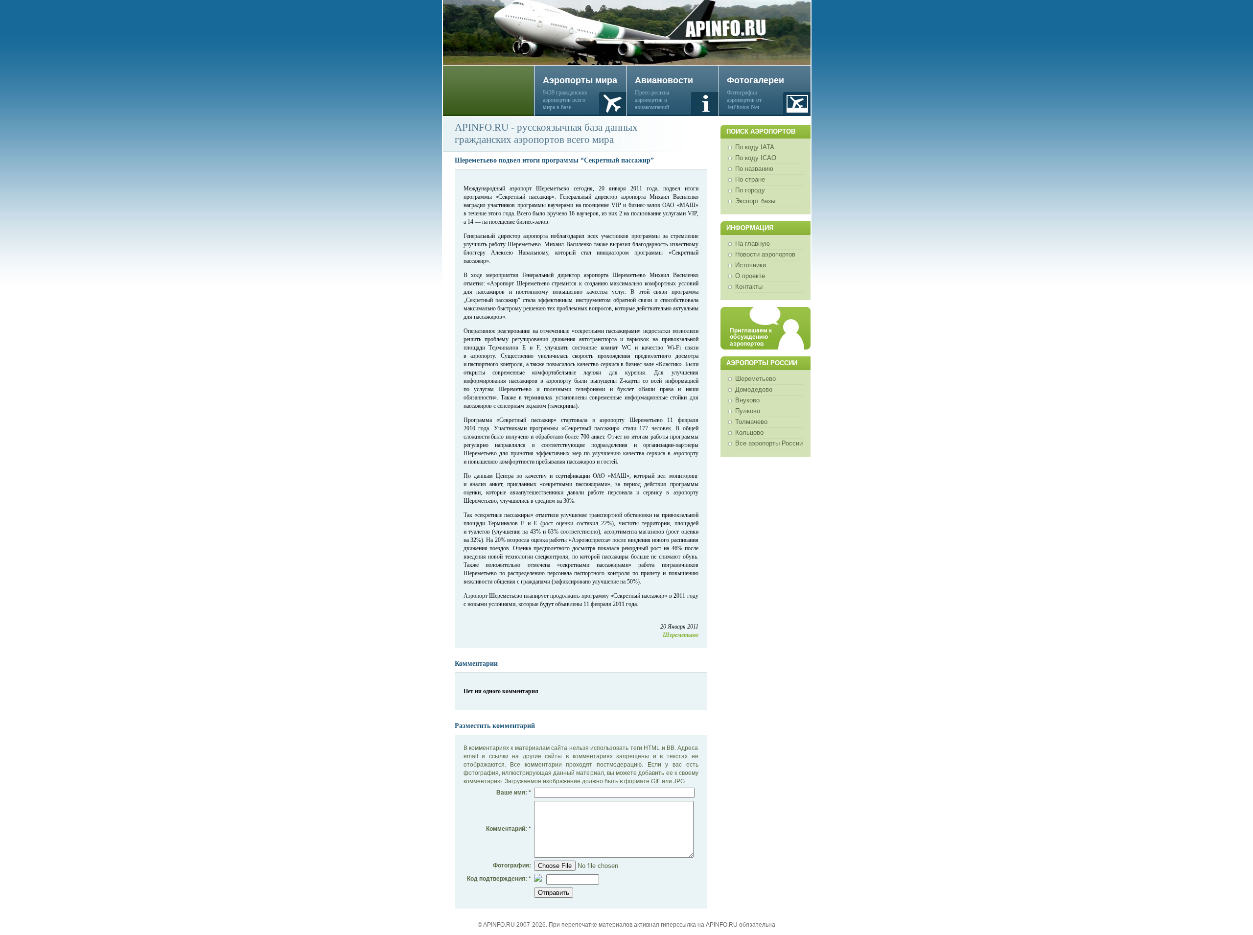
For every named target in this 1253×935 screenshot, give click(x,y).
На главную (752, 243)
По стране (750, 179)
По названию (754, 168)
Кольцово (749, 432)
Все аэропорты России (769, 443)
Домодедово (753, 389)
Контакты (749, 286)
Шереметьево (755, 378)
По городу (750, 190)
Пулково (747, 411)
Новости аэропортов (765, 254)
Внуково (747, 400)
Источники (750, 265)
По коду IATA (754, 147)
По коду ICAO (755, 158)
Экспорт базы (755, 201)
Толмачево (751, 421)
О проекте (750, 276)
